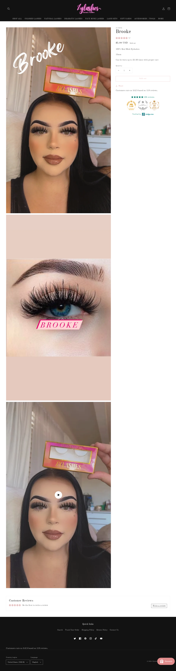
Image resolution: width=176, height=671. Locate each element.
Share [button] (121, 86)
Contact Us (114, 630)
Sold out (142, 78)
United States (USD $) (16, 662)
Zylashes (155, 661)
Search (60, 630)
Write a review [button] (159, 606)
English (35, 662)
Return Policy (102, 630)
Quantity (119, 66)
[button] (8, 8)
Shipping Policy (88, 630)
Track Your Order (72, 630)
